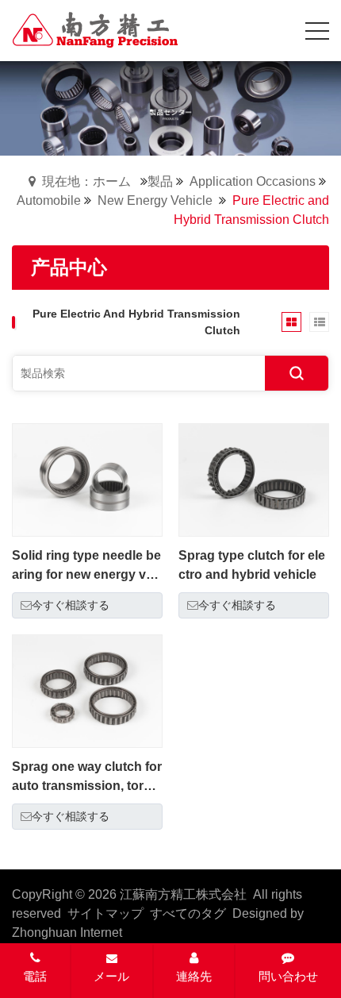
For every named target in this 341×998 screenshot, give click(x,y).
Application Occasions (253, 181)
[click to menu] (317, 31)
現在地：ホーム (86, 181)
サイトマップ (105, 913)
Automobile (49, 200)
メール (111, 976)
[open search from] (277, 28)
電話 (35, 976)
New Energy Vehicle (155, 200)
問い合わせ (288, 976)
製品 (160, 181)
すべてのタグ (188, 913)
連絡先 (194, 976)
